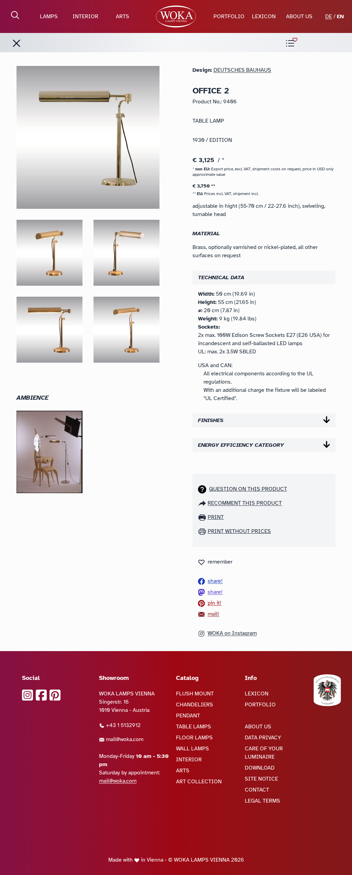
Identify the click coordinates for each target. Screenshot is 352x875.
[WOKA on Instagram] (27, 695)
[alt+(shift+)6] (16, 43)
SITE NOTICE (261, 778)
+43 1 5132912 (122, 725)
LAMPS (49, 16)
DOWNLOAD (260, 767)
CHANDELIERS (194, 704)
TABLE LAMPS (193, 726)
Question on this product (248, 489)
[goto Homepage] (176, 16)
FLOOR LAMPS (194, 737)
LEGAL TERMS (262, 800)
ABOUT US (299, 16)
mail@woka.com (123, 739)
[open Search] (15, 15)
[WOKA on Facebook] (41, 695)
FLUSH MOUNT (195, 693)
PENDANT (188, 715)
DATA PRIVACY (263, 737)
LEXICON (264, 16)
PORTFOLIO (228, 16)
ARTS (122, 16)
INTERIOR (85, 16)
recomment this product (245, 503)
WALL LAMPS (192, 748)
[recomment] (203, 503)
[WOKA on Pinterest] (55, 695)
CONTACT (257, 789)
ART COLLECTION (199, 781)
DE (328, 16)
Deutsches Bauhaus (242, 70)
